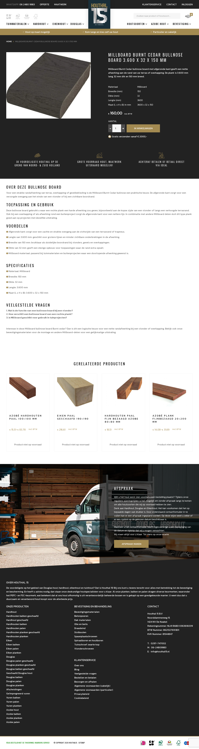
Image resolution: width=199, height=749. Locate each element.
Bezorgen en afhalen (85, 681)
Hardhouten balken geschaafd (22, 616)
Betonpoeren (81, 616)
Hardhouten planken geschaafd (23, 632)
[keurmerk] (169, 744)
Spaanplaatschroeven (85, 636)
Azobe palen (13, 722)
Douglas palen (13, 681)
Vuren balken (13, 697)
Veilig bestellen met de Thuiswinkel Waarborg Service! (28, 742)
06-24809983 (156, 647)
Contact (171, 4)
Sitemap (82, 742)
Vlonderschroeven (84, 648)
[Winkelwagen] (188, 18)
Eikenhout (59, 24)
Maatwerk (60, 4)
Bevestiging (181, 24)
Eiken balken (13, 644)
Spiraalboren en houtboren (88, 640)
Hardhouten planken (17, 636)
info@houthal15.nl (158, 651)
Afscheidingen (14, 689)
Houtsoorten (136, 24)
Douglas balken (14, 677)
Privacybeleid (81, 694)
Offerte (44, 4)
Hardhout (39, 24)
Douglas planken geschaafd (21, 665)
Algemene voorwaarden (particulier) (93, 690)
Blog (76, 669)
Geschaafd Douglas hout (19, 673)
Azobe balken (13, 714)
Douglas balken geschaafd (20, 669)
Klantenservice (151, 4)
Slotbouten (80, 632)
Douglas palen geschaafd (19, 661)
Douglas (76, 24)
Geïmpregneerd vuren (18, 693)
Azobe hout (158, 24)
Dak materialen (82, 620)
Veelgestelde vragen (85, 673)
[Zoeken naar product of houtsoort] (177, 16)
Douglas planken (15, 685)
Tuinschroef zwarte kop (86, 644)
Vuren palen (12, 701)
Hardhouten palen (16, 628)
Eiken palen (12, 648)
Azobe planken (14, 718)
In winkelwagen (143, 128)
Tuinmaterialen (16, 24)
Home (9, 41)
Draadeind (80, 628)
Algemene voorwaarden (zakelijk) (92, 685)
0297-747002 (156, 643)
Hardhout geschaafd (17, 620)
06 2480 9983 (27, 4)
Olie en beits (81, 624)
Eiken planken (13, 652)
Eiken (9, 640)
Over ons (79, 665)
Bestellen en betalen (85, 677)
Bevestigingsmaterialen (87, 612)
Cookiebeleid (81, 698)
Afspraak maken (131, 544)
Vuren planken (14, 705)
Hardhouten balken (16, 624)
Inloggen (187, 4)
